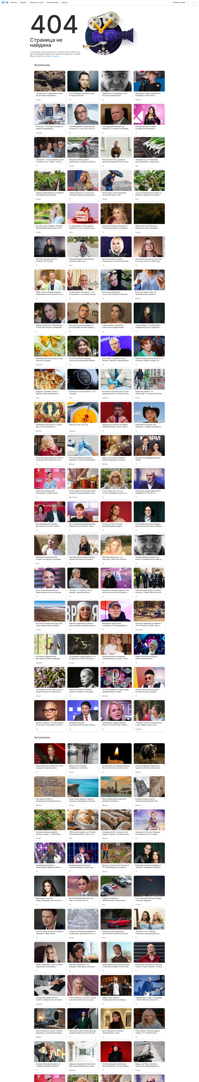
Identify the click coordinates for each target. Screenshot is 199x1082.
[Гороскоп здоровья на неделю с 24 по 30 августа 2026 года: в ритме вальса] (149, 616)
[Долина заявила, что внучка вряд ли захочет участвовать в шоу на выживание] (49, 715)
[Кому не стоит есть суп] (82, 417)
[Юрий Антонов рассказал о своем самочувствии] (149, 649)
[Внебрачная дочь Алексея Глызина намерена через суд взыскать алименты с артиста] (82, 990)
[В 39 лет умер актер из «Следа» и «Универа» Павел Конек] (49, 1056)
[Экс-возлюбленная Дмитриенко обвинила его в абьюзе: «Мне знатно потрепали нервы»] (82, 516)
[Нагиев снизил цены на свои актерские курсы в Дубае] (149, 682)
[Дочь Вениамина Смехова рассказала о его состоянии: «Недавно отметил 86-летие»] (49, 516)
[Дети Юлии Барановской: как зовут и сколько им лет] (82, 1023)
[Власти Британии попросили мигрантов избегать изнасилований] (116, 924)
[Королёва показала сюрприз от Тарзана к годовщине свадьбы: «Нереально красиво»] (149, 990)
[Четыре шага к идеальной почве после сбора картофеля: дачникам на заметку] (49, 86)
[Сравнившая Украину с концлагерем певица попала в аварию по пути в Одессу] (49, 990)
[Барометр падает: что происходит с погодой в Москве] (149, 384)
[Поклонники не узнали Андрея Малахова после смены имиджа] (149, 516)
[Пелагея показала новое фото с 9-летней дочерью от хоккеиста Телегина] (116, 218)
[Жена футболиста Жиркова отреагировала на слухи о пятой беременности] (116, 649)
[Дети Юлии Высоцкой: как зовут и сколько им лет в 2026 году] (149, 251)
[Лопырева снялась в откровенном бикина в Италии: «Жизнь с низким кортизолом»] (149, 815)
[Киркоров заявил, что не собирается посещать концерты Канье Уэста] (116, 848)
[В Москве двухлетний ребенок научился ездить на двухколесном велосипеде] (82, 251)
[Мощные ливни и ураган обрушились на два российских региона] (82, 152)
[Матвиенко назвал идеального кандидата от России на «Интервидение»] (149, 86)
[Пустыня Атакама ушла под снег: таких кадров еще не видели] (49, 616)
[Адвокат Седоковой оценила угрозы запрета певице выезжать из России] (82, 616)
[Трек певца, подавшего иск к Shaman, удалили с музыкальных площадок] (116, 351)
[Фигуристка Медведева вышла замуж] (149, 450)
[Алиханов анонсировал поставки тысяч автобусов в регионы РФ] (82, 848)
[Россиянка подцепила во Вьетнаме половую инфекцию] (49, 649)
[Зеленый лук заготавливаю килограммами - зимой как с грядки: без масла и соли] (149, 152)
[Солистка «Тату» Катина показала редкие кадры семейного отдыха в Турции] (116, 516)
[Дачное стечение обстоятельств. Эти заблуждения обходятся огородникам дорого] (116, 990)
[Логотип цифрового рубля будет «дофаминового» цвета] (116, 682)
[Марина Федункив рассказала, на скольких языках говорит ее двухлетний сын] (149, 351)
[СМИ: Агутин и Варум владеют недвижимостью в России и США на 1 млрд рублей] (49, 285)
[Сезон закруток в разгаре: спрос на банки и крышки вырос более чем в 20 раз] (82, 483)
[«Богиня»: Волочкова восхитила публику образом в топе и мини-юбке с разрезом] (82, 781)
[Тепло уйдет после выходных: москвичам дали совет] (116, 185)
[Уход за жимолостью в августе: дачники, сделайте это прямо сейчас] (149, 185)
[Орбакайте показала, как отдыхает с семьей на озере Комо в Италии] (149, 417)
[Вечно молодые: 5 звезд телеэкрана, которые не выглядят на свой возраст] (116, 251)
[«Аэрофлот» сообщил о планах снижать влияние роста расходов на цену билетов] (149, 848)
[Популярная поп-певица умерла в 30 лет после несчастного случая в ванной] (116, 891)
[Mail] (3, 2)
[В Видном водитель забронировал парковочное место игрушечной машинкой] (116, 1023)
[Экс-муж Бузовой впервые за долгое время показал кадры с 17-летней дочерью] (82, 318)
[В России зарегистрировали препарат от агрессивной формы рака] (82, 450)
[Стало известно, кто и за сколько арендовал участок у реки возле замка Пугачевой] (116, 483)
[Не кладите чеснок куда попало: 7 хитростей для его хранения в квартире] (49, 682)
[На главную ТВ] (6, 2)
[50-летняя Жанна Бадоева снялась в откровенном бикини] (82, 351)
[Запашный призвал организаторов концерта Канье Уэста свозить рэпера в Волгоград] (82, 715)
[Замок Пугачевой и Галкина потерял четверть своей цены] (82, 682)
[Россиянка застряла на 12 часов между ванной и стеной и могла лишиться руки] (116, 384)
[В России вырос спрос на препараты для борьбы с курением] (149, 285)
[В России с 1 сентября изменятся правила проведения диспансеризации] (49, 119)
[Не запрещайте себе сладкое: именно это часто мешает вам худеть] (82, 218)
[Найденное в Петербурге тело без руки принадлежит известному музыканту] (116, 86)
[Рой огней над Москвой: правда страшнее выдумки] (149, 1023)
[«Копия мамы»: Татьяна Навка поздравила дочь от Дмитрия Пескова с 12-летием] (149, 318)
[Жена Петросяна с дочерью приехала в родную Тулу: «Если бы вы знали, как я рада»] (116, 152)
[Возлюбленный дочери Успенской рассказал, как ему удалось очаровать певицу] (149, 748)
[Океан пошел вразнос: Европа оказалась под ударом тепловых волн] (82, 924)
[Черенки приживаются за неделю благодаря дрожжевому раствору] (49, 185)
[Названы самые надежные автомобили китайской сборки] (116, 1056)
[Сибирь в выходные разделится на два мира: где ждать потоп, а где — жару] (82, 1056)
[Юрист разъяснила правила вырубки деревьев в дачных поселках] (116, 450)
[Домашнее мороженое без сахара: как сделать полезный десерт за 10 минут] (49, 550)
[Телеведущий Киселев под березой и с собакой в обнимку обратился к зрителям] (116, 119)
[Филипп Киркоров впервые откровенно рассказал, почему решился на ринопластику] (149, 781)
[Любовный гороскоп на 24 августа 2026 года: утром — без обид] (49, 815)
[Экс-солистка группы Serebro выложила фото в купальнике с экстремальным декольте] (82, 748)
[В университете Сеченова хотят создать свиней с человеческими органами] (116, 957)
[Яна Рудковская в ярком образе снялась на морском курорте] (82, 550)
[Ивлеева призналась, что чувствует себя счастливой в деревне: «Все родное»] (116, 550)
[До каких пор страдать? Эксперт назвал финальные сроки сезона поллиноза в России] (49, 218)
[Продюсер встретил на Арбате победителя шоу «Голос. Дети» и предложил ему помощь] (116, 417)
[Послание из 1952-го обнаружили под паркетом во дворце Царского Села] (49, 924)
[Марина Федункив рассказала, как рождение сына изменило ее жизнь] (116, 748)
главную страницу (52, 56)
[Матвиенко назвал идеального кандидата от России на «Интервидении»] (149, 483)
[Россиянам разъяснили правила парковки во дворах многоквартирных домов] (49, 848)
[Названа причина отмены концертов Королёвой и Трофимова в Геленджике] (149, 119)
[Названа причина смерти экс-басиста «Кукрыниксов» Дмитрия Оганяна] (149, 550)
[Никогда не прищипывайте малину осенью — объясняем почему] (49, 957)
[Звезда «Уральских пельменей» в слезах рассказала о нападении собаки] (49, 318)
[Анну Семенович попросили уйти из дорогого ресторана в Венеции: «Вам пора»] (49, 891)
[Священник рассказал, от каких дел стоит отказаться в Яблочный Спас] (49, 417)
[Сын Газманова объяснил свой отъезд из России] (82, 86)
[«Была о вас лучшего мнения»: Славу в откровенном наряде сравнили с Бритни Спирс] (116, 781)
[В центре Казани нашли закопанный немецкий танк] (149, 924)
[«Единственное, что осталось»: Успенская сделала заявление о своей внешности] (82, 185)
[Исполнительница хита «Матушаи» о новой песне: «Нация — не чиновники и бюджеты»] (49, 483)
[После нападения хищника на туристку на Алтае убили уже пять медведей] (149, 891)
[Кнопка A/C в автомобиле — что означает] (82, 384)
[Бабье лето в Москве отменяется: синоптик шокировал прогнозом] (82, 891)
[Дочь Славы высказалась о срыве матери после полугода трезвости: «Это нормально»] (49, 583)
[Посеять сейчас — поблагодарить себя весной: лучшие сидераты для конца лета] (49, 748)
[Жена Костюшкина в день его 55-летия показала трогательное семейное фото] (116, 583)
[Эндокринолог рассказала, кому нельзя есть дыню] (49, 351)
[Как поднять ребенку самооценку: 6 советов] (49, 781)
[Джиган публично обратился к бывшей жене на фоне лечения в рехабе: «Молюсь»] (116, 815)
